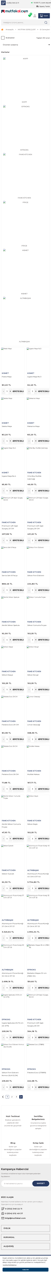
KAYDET (41, 1183)
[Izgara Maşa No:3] (38, 359)
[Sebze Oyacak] (12, 856)
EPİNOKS (31, 970)
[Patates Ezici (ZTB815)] (38, 1055)
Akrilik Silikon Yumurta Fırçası (11, 825)
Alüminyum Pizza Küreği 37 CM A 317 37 (12, 924)
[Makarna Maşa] (38, 408)
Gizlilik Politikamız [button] (9, 1265)
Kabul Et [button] (26, 1269)
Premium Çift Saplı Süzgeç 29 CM (35, 527)
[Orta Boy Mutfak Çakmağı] (38, 458)
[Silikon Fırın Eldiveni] (38, 558)
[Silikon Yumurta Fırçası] (38, 607)
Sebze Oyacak (8, 874)
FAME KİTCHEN (34, 473)
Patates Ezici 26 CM (10, 774)
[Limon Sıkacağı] (38, 707)
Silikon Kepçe (7, 675)
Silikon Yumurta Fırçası (36, 625)
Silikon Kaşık (32, 824)
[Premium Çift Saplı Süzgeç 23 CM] (12, 508)
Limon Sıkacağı (33, 725)
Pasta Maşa (6, 377)
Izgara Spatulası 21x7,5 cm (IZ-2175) (12, 1024)
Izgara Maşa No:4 (9, 476)
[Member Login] (35, 16)
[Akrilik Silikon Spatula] (12, 607)
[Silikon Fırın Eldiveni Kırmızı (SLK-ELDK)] (12, 1055)
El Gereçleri (45, 29)
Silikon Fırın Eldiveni (35, 575)
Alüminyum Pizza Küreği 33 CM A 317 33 (38, 924)
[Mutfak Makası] (38, 756)
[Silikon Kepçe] (12, 657)
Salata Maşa (7, 426)
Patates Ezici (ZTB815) (36, 1072)
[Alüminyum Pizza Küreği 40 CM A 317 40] (38, 856)
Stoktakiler (10, 38)
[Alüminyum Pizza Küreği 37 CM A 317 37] (12, 906)
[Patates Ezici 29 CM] (12, 707)
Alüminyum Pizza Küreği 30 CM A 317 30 (12, 974)
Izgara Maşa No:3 (34, 377)
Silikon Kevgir (33, 675)
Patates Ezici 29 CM (10, 725)
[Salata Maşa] (12, 408)
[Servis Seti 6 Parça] (12, 558)
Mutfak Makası (33, 774)
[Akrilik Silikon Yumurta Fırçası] (12, 806)
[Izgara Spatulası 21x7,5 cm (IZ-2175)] (12, 1005)
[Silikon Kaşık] (38, 806)
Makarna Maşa (33, 426)
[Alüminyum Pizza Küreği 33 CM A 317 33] (38, 906)
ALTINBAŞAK (33, 870)
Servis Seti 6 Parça (9, 575)
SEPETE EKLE (18, 391)
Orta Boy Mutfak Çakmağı (34, 477)
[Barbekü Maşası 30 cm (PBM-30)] (38, 955)
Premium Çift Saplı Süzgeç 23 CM (10, 527)
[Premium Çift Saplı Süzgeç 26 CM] (38, 1005)
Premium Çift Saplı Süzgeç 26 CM (35, 1024)
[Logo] (14, 11)
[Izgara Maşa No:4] (12, 458)
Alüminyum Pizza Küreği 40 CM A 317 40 (38, 875)
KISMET (5, 373)
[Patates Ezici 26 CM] (12, 756)
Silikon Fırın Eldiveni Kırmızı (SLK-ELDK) (10, 1073)
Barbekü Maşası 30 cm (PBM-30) (37, 974)
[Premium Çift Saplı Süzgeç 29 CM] (38, 508)
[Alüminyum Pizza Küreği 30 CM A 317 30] (12, 955)
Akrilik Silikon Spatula (11, 625)
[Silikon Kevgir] (38, 657)
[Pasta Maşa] (12, 359)
